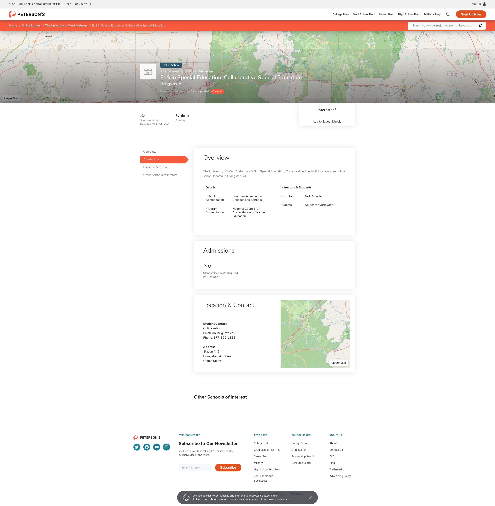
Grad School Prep (364, 14)
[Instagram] (166, 447)
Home (13, 25)
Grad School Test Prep (267, 449)
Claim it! (217, 91)
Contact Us (336, 449)
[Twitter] (136, 447)
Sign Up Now (471, 14)
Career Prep (386, 14)
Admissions (151, 159)
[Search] (448, 14)
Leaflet (449, 33)
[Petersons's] (27, 14)
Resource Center (301, 462)
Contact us (83, 4)
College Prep (341, 14)
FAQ (69, 4)
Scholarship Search (303, 456)
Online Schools (31, 25)
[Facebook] (146, 447)
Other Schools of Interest (160, 175)
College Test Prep (264, 443)
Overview (149, 152)
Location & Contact (156, 167)
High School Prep (409, 14)
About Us (335, 443)
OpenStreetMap (468, 33)
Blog (12, 4)
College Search (300, 443)
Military (258, 462)
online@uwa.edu (223, 333)
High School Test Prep (267, 469)
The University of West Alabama (66, 25)
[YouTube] (156, 447)
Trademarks (336, 469)
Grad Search (299, 449)
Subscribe (228, 467)
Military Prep (432, 14)
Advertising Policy (340, 476)
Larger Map (11, 98)
